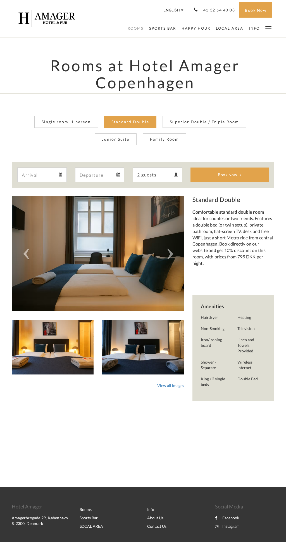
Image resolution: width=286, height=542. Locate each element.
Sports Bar (89, 517)
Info (150, 509)
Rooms (86, 509)
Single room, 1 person (66, 121)
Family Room (164, 139)
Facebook (230, 517)
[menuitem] (135, 28)
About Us (155, 517)
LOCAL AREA (91, 526)
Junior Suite (115, 139)
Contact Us (156, 526)
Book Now (227, 174)
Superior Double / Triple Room (204, 121)
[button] (268, 27)
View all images (170, 385)
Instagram (231, 526)
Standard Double (130, 121)
